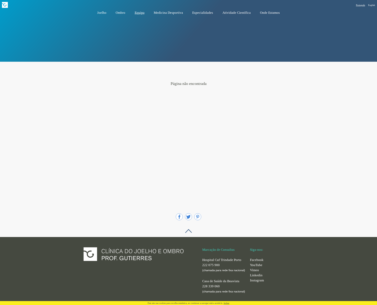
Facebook (257, 260)
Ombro (120, 13)
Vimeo (254, 270)
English (371, 5)
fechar (226, 303)
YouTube (256, 265)
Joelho (101, 13)
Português (360, 5)
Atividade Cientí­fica (236, 13)
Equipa (140, 13)
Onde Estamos (270, 13)
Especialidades (202, 13)
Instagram (257, 280)
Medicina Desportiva (168, 13)
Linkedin (256, 275)
